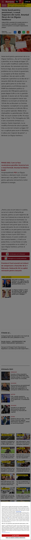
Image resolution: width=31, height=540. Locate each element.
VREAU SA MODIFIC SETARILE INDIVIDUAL (15, 537)
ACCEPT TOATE (15, 535)
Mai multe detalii (18, 511)
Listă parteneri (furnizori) (6, 532)
